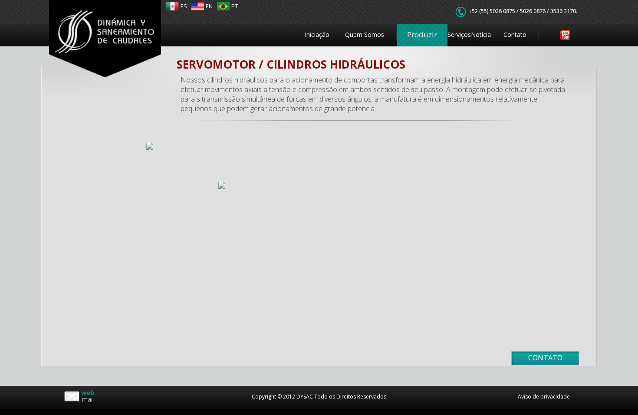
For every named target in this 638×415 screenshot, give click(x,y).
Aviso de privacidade (544, 396)
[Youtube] (556, 35)
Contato (514, 34)
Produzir (422, 35)
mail (87, 396)
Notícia (481, 34)
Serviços (459, 34)
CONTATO (545, 357)
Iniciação (317, 34)
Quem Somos (364, 34)
